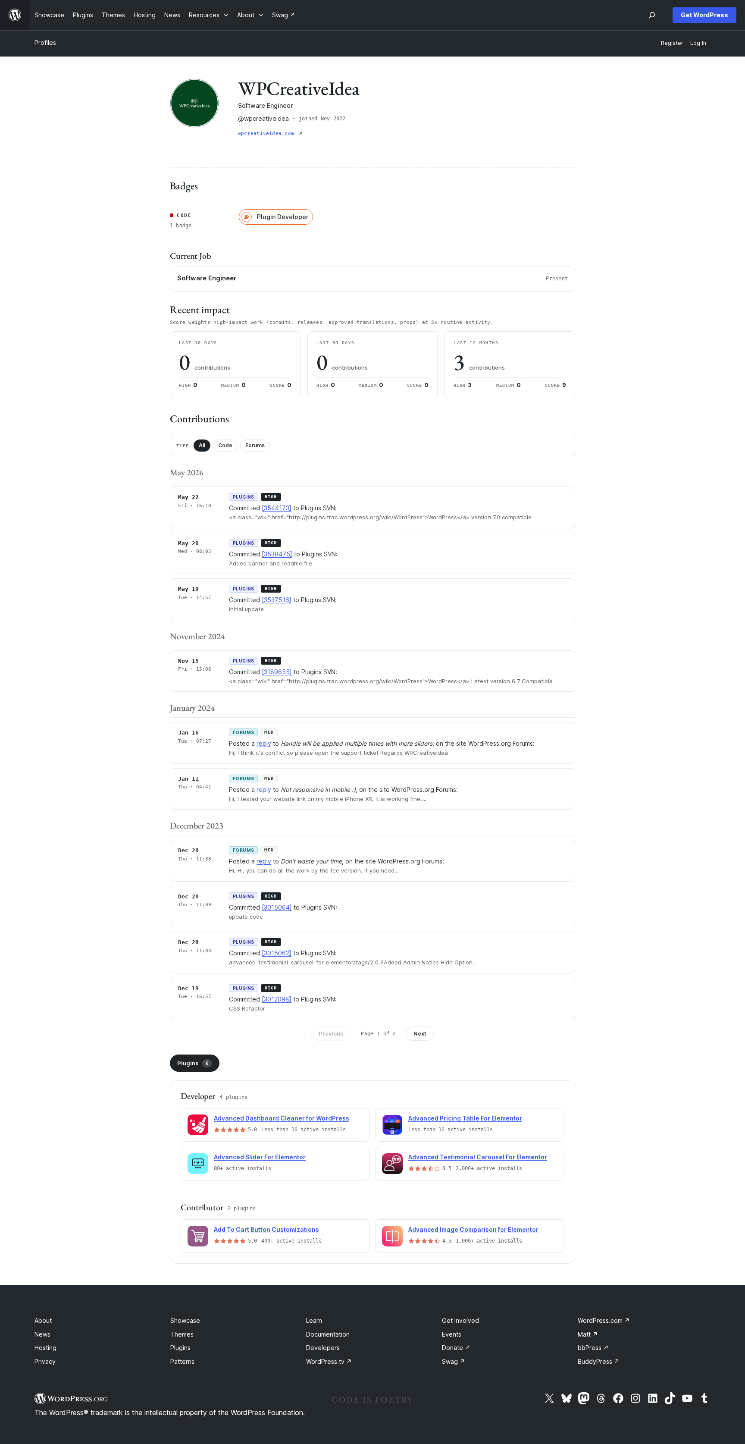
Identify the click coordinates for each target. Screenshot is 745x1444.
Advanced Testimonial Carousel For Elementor (477, 1157)
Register (672, 43)
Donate (456, 1347)
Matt (588, 1334)
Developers (323, 1347)
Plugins (193, 1063)
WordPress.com (604, 1320)
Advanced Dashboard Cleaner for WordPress (281, 1118)
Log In (698, 43)
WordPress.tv (329, 1361)
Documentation (328, 1334)
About (43, 1320)
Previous (331, 1033)
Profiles (45, 42)
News (42, 1334)
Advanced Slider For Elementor (260, 1157)
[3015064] (277, 907)
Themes (182, 1334)
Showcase (185, 1320)
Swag (453, 1361)
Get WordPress (704, 15)
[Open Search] (652, 15)
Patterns (182, 1361)
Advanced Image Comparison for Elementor (473, 1229)
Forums (255, 445)
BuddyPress (599, 1361)
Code (225, 445)
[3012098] (276, 999)
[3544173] (276, 508)
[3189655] (277, 671)
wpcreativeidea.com (267, 133)
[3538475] (277, 554)
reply (264, 743)
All (202, 445)
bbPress (593, 1347)
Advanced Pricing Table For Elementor (465, 1118)
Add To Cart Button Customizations (266, 1229)
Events (451, 1334)
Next (419, 1033)
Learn (314, 1320)
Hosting (45, 1347)
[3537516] (276, 599)
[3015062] (276, 953)
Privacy (45, 1361)
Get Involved (460, 1320)
